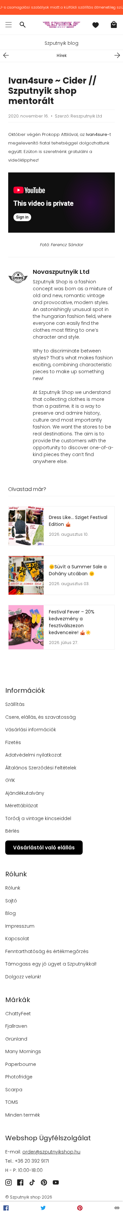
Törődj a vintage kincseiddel (38, 818)
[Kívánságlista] (95, 25)
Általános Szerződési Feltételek (40, 767)
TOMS (11, 1102)
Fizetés (13, 742)
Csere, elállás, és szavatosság (40, 717)
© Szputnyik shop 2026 (28, 1197)
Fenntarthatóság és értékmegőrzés (47, 951)
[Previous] (6, 55)
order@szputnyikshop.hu (51, 1152)
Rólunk (12, 888)
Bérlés (12, 831)
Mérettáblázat (21, 805)
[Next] (117, 55)
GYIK (10, 780)
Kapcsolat (17, 938)
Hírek (62, 55)
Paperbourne (20, 1064)
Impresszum (19, 926)
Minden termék (22, 1115)
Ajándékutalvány (24, 793)
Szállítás (15, 704)
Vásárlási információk (30, 729)
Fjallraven (16, 1026)
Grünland (16, 1039)
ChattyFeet (18, 1013)
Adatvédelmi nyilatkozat (33, 755)
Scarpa (13, 1089)
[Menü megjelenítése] (8, 25)
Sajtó (11, 900)
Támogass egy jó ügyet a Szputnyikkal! (50, 964)
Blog (10, 913)
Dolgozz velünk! (23, 976)
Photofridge (18, 1076)
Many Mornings (23, 1051)
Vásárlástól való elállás (44, 847)
